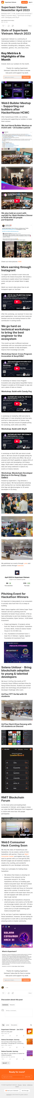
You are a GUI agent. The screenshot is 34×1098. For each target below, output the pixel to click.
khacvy (10, 1045)
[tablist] (8, 1004)
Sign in (30, 2)
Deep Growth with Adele (7, 20)
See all (5, 1063)
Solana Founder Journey (9, 1051)
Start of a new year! (6, 1031)
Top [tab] (3, 1025)
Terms (24, 1085)
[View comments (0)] (8, 25)
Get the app (25, 1090)
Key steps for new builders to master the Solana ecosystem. (12, 1054)
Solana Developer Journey (10, 1039)
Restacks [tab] (12, 1005)
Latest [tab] (7, 1025)
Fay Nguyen (12, 1057)
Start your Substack (12, 1090)
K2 (8, 1033)
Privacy (20, 1085)
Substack (20, 565)
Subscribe (24, 2)
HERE (20, 261)
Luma (25, 563)
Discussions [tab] (14, 1025)
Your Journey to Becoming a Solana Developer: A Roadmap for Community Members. (12, 1042)
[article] (17, 1033)
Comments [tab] (5, 1005)
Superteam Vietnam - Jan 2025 (12, 1029)
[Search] (31, 1025)
